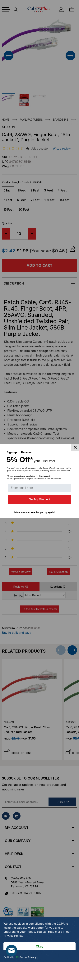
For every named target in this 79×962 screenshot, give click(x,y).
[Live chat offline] (11, 950)
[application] (39, 939)
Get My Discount (39, 499)
